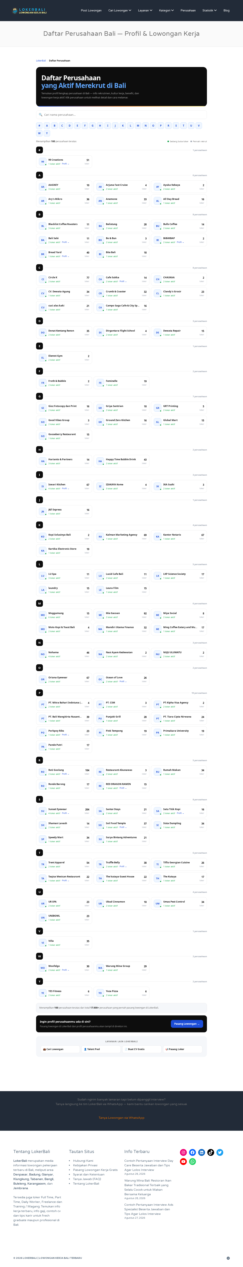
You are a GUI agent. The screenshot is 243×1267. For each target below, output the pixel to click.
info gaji (39, 1211)
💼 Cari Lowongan (53, 1049)
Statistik (208, 10)
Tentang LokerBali (86, 1184)
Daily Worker (30, 1202)
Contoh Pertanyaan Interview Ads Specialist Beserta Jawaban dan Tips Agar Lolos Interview (148, 1209)
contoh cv (54, 1211)
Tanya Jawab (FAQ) (87, 1179)
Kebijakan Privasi (85, 1165)
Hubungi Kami (83, 1161)
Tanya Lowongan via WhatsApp (121, 1118)
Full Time (47, 1197)
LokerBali (41, 60)
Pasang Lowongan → (187, 1023)
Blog (226, 10)
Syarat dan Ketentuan (88, 1174)
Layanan (143, 10)
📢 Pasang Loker (175, 1049)
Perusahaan (188, 10)
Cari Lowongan (118, 10)
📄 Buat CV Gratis (134, 1049)
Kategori (164, 10)
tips (22, 1216)
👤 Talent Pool (92, 1049)
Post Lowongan (91, 10)
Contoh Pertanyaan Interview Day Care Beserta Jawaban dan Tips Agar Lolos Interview (148, 1165)
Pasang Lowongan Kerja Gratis (95, 1170)
